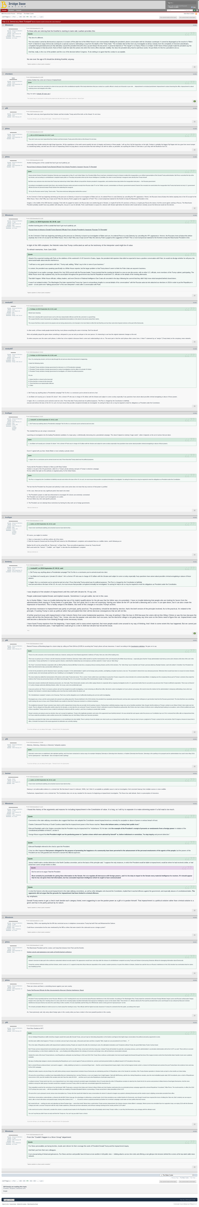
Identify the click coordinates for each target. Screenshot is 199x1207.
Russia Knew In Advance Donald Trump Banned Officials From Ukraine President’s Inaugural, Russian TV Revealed (62, 167)
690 (24, 16)
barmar (8, 773)
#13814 (195, 773)
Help (194, 7)
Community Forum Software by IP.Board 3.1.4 (185, 1204)
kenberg (8, 562)
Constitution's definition (138, 646)
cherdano (9, 74)
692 (31, 16)
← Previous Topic (174, 1177)
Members (11, 10)
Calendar (18, 10)
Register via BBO (173, 7)
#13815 (195, 803)
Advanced (197, 10)
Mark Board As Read (32, 1204)
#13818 (195, 980)
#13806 (195, 215)
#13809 (195, 413)
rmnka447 (9, 302)
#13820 (195, 1131)
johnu (7, 128)
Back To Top (5, 1204)
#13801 (195, 25)
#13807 (195, 302)
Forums (4, 10)
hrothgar (8, 413)
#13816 (195, 917)
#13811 (195, 561)
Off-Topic (19, 13)
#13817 (195, 942)
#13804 (195, 128)
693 (35, 16)
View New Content (189, 13)
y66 (6, 108)
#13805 (195, 157)
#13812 (195, 640)
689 (20, 16)
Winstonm (9, 25)
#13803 (195, 108)
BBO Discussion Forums (8, 13)
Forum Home (13, 1204)
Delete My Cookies (22, 1204)
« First (13, 16)
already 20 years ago (43, 94)
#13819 (195, 1022)
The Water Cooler (29, 13)
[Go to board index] (14, 4)
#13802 (195, 74)
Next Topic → (193, 1177)
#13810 (195, 517)
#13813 (195, 739)
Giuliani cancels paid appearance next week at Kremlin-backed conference (49, 952)
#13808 (195, 349)
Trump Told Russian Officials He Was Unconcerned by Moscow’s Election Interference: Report (55, 990)
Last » (41, 16)
